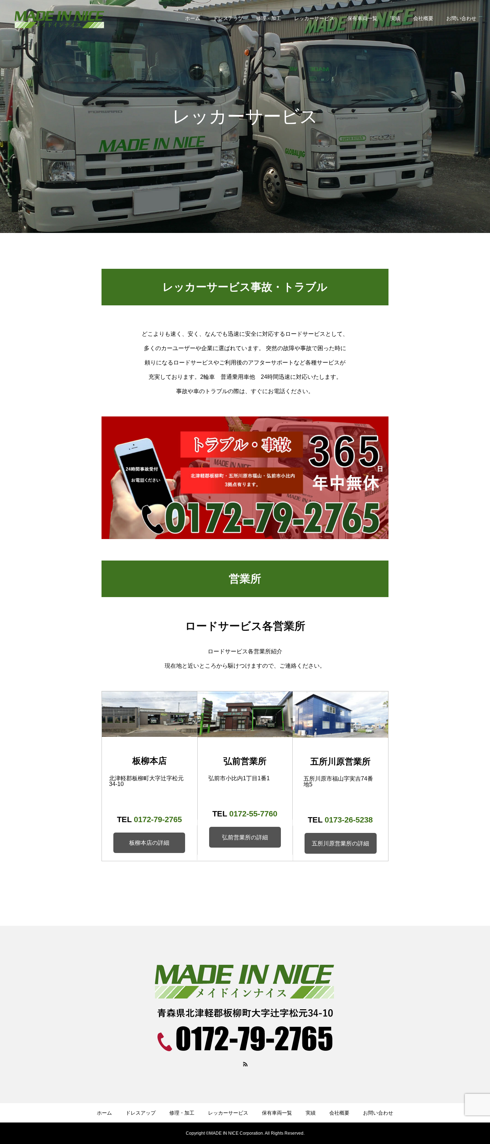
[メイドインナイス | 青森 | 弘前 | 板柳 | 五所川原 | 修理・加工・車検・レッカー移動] (59, 18)
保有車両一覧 (362, 18)
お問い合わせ (461, 18)
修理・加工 (268, 18)
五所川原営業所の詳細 (340, 843)
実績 (395, 18)
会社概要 (423, 18)
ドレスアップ (228, 18)
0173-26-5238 (349, 819)
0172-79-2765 (158, 819)
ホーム (192, 18)
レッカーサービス (314, 18)
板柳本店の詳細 (149, 843)
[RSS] (245, 1063)
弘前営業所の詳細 (245, 837)
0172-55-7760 (253, 813)
